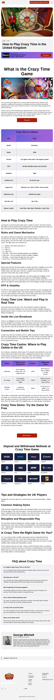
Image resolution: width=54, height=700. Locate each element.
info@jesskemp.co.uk (47, 679)
